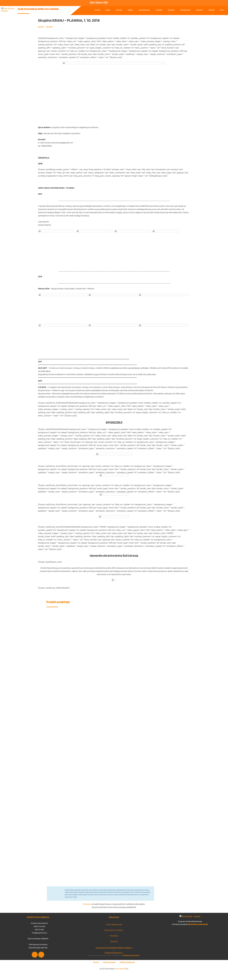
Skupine (199, 10)
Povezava (87, 904)
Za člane (171, 10)
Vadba (130, 10)
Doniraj (119, 10)
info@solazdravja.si (130, 955)
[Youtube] (41, 955)
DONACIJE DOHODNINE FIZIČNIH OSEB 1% (114, 948)
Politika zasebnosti (127, 962)
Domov (98, 10)
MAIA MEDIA (119, 969)
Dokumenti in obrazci (113, 930)
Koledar (212, 10)
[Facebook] (35, 955)
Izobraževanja (144, 10)
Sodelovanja (185, 10)
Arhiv (221, 10)
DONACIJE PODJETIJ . (114, 953)
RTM (126, 969)
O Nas (107, 10)
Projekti (159, 10)
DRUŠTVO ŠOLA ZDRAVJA (38, 917)
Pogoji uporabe (109, 962)
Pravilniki (114, 935)
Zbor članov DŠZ (99, 2)
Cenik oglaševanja (114, 924)
